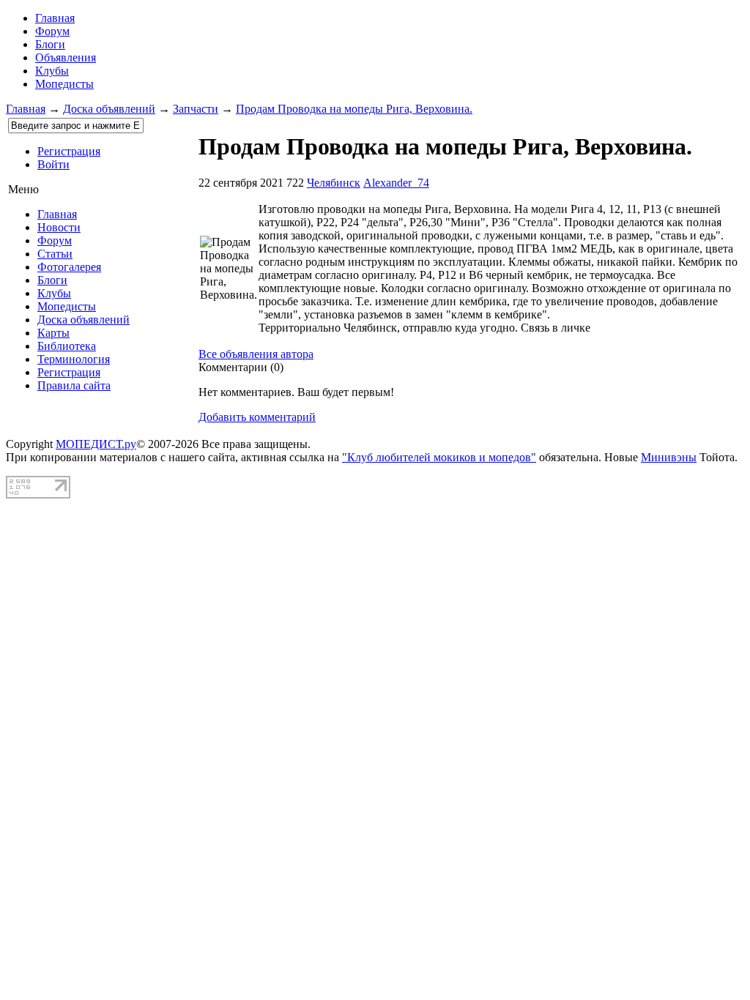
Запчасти (195, 108)
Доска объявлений (109, 108)
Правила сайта (74, 385)
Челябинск (333, 182)
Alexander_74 (396, 182)
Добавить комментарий (257, 417)
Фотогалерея (69, 267)
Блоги (50, 44)
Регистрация (68, 151)
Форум (52, 31)
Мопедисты (64, 84)
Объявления (65, 57)
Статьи (55, 253)
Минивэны (669, 457)
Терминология (73, 359)
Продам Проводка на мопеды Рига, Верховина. (354, 108)
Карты (53, 333)
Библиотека (66, 346)
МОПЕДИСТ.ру (96, 444)
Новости (59, 227)
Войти (53, 164)
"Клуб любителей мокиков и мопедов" (439, 457)
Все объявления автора (255, 354)
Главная (25, 108)
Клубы (52, 70)
